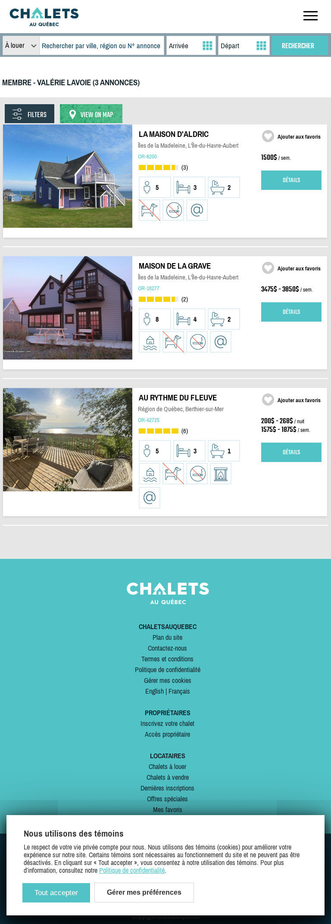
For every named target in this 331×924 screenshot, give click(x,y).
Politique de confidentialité (167, 669)
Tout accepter (56, 893)
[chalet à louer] (43, 24)
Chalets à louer (167, 766)
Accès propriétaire (167, 734)
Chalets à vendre (168, 777)
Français (179, 691)
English (154, 691)
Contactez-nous (167, 648)
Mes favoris (167, 809)
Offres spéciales (167, 799)
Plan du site (167, 637)
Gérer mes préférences (144, 892)
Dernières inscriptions (167, 788)
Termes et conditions (167, 659)
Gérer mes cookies (167, 680)
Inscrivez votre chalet (167, 723)
